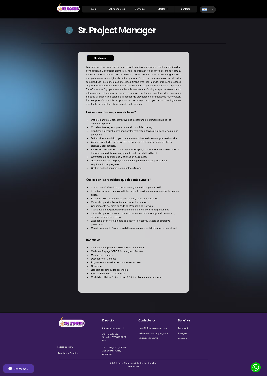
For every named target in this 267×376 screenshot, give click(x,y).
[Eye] (255, 367)
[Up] (70, 30)
